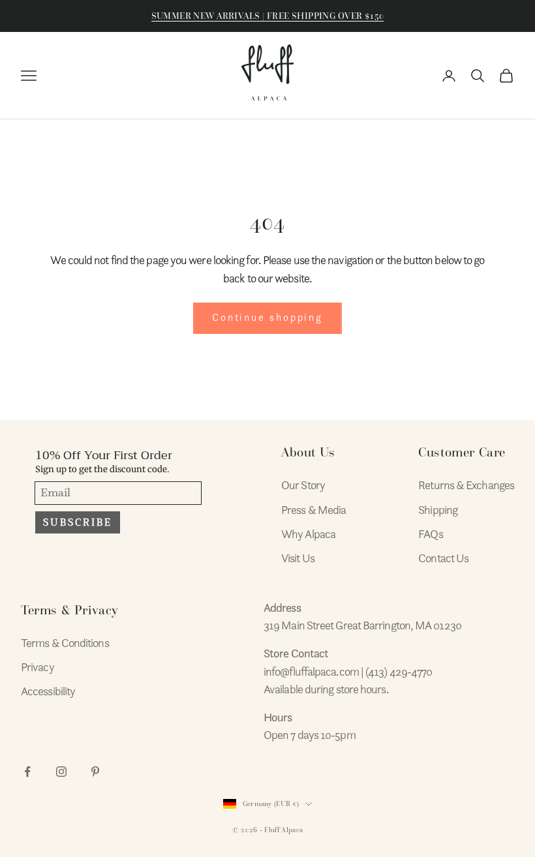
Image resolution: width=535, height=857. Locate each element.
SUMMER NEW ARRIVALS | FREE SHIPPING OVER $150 (267, 16)
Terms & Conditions (65, 642)
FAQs (430, 533)
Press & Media (313, 509)
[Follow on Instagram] (61, 771)
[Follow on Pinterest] (95, 771)
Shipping (437, 509)
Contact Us (443, 557)
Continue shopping (267, 317)
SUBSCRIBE (77, 522)
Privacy (37, 666)
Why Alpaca (308, 533)
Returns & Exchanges (466, 484)
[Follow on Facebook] (27, 771)
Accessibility (48, 691)
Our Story (303, 484)
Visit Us (297, 557)
